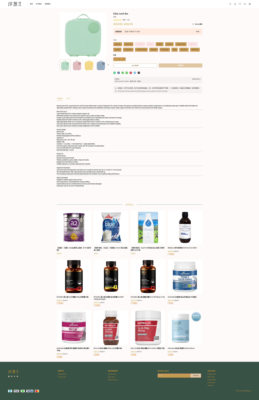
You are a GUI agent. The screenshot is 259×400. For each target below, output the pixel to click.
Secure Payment (212, 380)
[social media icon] (9, 377)
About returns (111, 377)
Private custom (62, 377)
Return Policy (211, 377)
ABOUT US (61, 371)
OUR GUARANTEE (113, 371)
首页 (31, 4)
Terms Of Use (211, 371)
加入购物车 (135, 65)
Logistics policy (112, 374)
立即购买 (180, 65)
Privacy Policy (211, 382)
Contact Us (210, 385)
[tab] (59, 99)
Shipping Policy (212, 374)
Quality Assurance (112, 380)
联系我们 (48, 4)
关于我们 (39, 4)
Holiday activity (62, 374)
